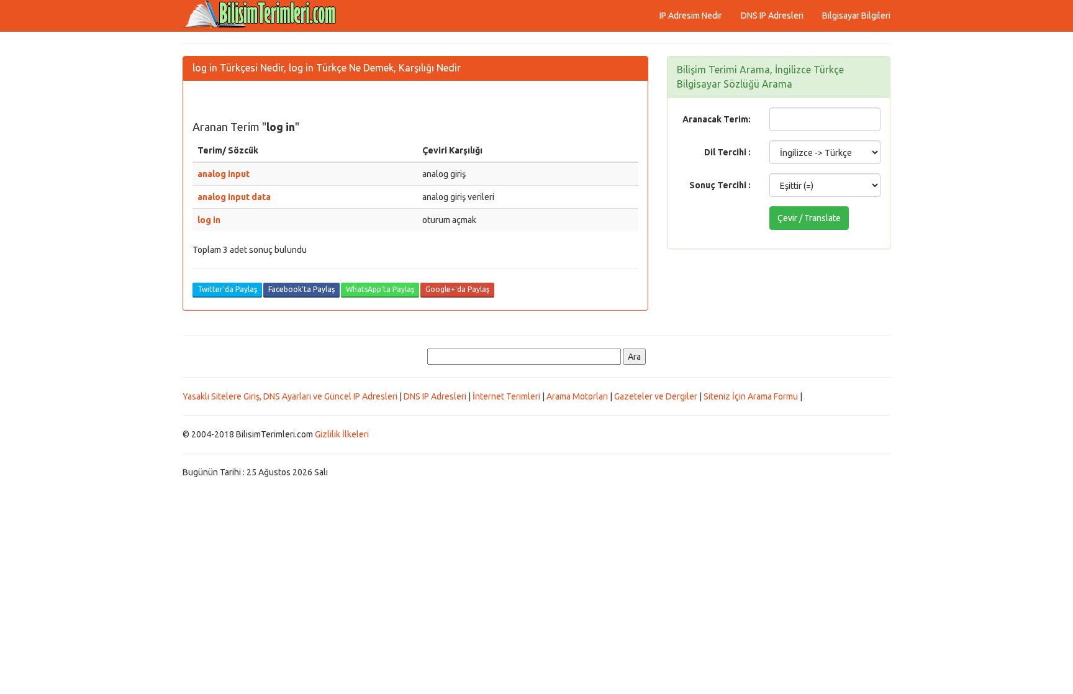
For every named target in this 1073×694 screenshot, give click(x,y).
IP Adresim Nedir (690, 16)
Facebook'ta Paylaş (301, 289)
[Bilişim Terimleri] (263, 15)
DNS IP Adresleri (772, 16)
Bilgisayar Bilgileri (856, 16)
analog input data (234, 197)
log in (208, 220)
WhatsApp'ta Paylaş (380, 289)
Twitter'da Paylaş (227, 289)
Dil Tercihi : (727, 152)
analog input (223, 174)
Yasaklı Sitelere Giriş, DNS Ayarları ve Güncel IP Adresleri (290, 396)
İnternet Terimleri (506, 396)
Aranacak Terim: (716, 119)
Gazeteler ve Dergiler (655, 396)
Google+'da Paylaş (457, 289)
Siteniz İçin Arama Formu (751, 396)
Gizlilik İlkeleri (342, 434)
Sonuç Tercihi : (720, 185)
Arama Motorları (577, 396)
